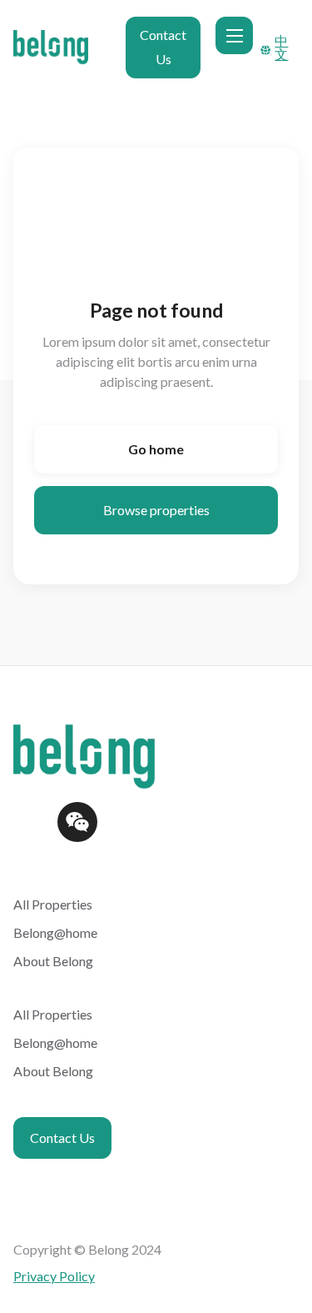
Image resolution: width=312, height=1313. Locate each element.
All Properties (52, 904)
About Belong (53, 961)
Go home (156, 449)
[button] (234, 35)
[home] (63, 47)
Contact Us (163, 47)
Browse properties (156, 510)
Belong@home (55, 932)
